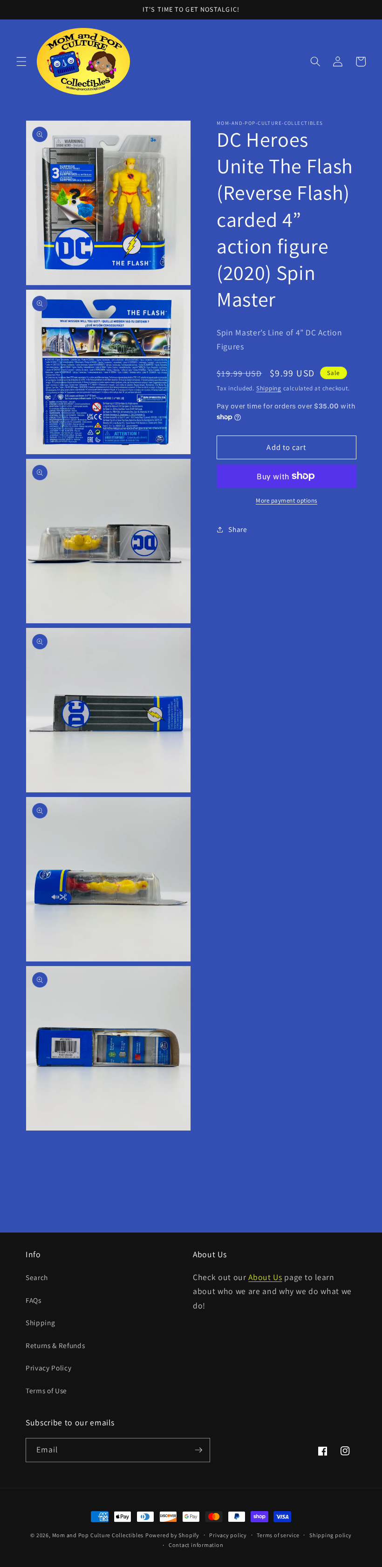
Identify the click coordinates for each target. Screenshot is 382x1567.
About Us (265, 1277)
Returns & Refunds (55, 1345)
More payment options (286, 500)
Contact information (196, 1544)
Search (37, 1277)
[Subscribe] (198, 1450)
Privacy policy (228, 1535)
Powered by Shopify (172, 1535)
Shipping (268, 388)
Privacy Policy (48, 1367)
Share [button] (237, 529)
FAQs (33, 1300)
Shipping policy (330, 1535)
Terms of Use (46, 1390)
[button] (21, 61)
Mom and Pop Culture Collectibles (98, 1535)
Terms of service (278, 1535)
